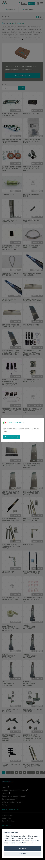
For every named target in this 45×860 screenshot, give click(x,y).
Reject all (22, 854)
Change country (10, 437)
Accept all (22, 848)
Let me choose (27, 843)
